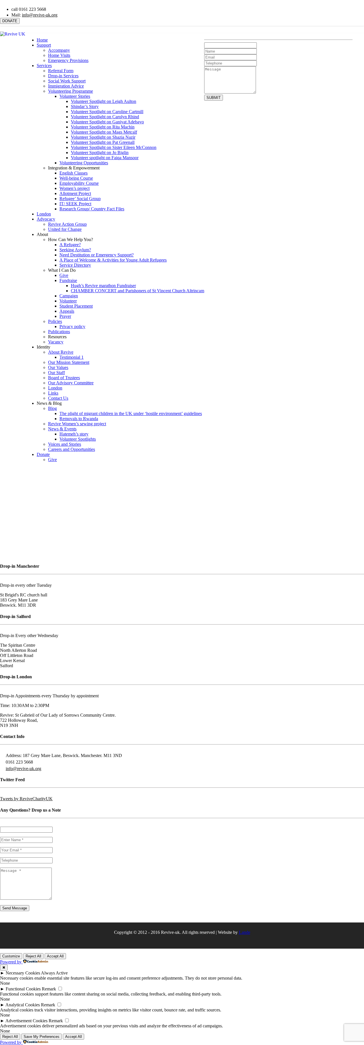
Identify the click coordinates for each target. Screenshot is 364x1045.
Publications (59, 331)
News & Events (62, 428)
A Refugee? (70, 244)
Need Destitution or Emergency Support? (96, 254)
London (44, 214)
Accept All (55, 956)
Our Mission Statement (68, 362)
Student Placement (76, 306)
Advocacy (46, 219)
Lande (244, 932)
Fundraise (68, 280)
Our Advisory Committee (71, 382)
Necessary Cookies (23, 973)
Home (42, 40)
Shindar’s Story (85, 106)
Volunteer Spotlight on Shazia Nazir (103, 137)
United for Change (65, 229)
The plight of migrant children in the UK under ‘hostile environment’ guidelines (130, 413)
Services (44, 65)
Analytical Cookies (22, 1004)
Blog (52, 408)
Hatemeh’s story (73, 434)
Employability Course (79, 183)
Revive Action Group (67, 224)
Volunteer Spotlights (77, 439)
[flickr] (360, 27)
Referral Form (60, 70)
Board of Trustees (64, 377)
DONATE (9, 21)
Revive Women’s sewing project (77, 423)
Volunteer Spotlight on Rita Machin (103, 127)
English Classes (73, 173)
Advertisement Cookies (26, 1020)
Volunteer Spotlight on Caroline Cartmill (107, 111)
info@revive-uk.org (39, 15)
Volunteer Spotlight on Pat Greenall (103, 142)
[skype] (195, 941)
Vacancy (55, 341)
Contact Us (58, 398)
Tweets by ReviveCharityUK (26, 798)
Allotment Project (75, 193)
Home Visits (59, 55)
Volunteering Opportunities (83, 162)
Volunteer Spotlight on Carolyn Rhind (105, 116)
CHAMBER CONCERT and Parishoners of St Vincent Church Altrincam (137, 290)
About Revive (60, 352)
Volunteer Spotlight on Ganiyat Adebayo (107, 121)
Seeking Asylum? (75, 249)
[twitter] (340, 27)
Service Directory (75, 265)
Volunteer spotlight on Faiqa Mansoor (104, 157)
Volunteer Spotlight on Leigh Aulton (103, 101)
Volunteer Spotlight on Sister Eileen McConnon (113, 147)
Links (53, 393)
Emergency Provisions (68, 60)
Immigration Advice (66, 86)
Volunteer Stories (74, 96)
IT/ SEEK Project (75, 203)
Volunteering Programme (70, 91)
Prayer (65, 316)
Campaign (68, 295)
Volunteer (68, 300)
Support (44, 45)
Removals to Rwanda (78, 418)
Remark (49, 988)
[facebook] (350, 27)
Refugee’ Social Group (80, 198)
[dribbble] (186, 941)
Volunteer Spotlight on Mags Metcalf (104, 132)
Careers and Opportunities (71, 449)
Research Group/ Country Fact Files (91, 208)
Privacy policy (72, 326)
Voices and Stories (64, 444)
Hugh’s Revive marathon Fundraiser (103, 285)
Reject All (33, 956)
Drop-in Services (63, 75)
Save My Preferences (41, 1036)
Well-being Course (76, 178)
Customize (11, 956)
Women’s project (74, 188)
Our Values (58, 367)
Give (63, 275)
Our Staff (56, 372)
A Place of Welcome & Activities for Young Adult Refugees (113, 260)
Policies (55, 321)
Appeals (66, 311)
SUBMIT (213, 98)
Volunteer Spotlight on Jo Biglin (100, 152)
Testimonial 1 (71, 357)
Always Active (54, 973)
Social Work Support (67, 80)
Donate (43, 454)
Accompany (59, 50)
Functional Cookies (23, 988)
